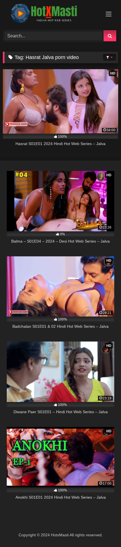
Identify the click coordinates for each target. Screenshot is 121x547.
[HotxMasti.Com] (49, 14)
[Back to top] (103, 530)
